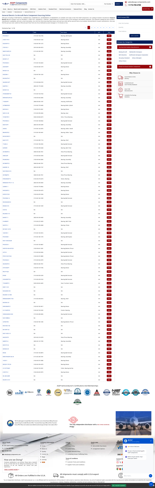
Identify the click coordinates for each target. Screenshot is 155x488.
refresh (151, 441)
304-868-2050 (7, 451)
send (150, 476)
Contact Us (91, 9)
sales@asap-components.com (12, 454)
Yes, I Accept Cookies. (118, 485)
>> (113, 27)
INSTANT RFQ (146, 9)
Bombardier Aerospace (135, 52)
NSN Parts (33, 9)
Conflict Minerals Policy (73, 451)
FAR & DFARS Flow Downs (99, 446)
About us (10, 9)
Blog (85, 9)
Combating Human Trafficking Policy (77, 454)
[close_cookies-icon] (153, 485)
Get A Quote (134, 35)
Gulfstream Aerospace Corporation (138, 55)
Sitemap (44, 459)
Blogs (43, 457)
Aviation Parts (42, 9)
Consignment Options (99, 449)
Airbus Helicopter (137, 58)
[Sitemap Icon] (43, 462)
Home (4, 9)
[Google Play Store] (120, 469)
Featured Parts (78, 9)
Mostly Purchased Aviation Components (129, 66)
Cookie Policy (71, 449)
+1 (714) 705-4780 (8, 448)
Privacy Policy (71, 446)
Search (118, 4)
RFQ (109, 36)
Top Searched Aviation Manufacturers (129, 47)
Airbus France (122, 61)
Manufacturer (18, 12)
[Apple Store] (117, 469)
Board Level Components (21, 9)
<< (85, 27)
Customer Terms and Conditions (76, 462)
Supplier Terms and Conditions (75, 464)
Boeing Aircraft (123, 52)
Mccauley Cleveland (124, 58)
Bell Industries (123, 55)
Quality (44, 451)
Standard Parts (53, 9)
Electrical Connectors (65, 9)
